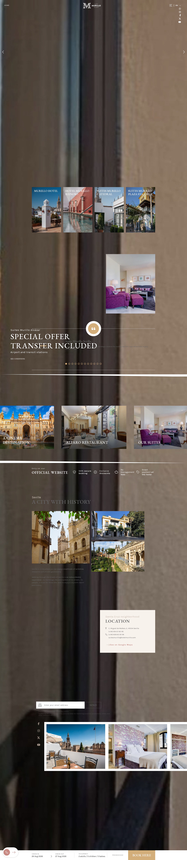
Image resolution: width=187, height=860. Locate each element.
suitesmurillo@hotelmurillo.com (122, 638)
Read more (16, 447)
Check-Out (59, 854)
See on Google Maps (121, 645)
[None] (61, 563)
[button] (66, 364)
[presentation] (149, 315)
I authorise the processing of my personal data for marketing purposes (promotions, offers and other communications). (74, 714)
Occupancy (83, 854)
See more (46, 229)
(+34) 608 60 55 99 (116, 634)
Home (6, 5)
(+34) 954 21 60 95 (116, 631)
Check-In (35, 854)
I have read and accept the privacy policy (54, 711)
